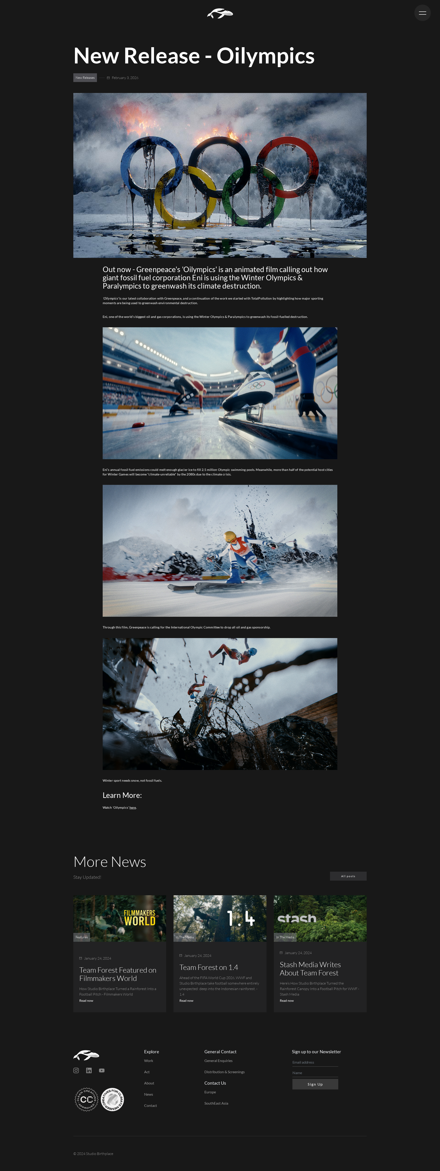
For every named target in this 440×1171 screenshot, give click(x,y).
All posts (348, 876)
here (132, 807)
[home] (220, 13)
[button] (422, 13)
